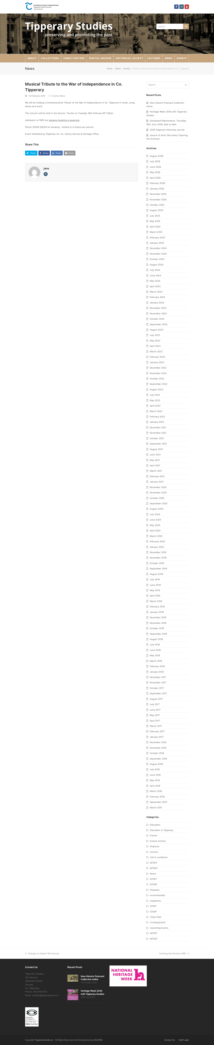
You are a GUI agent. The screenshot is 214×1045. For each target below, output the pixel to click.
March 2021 (156, 470)
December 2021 (158, 427)
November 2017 (158, 682)
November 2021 (158, 432)
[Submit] (186, 85)
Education (155, 824)
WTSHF (154, 938)
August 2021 (156, 449)
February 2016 (157, 796)
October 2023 (157, 318)
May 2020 (155, 525)
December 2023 (158, 308)
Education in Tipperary (161, 830)
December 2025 (158, 194)
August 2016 (156, 764)
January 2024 (157, 302)
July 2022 (155, 394)
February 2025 (157, 237)
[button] (31, 153)
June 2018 (155, 650)
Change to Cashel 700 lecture (43, 953)
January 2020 (157, 547)
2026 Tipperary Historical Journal (167, 129)
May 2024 (155, 280)
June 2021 (155, 454)
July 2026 (155, 161)
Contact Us (169, 1040)
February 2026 (157, 183)
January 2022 (157, 422)
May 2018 (155, 655)
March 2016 (156, 791)
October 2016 (157, 753)
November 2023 (158, 313)
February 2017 (157, 731)
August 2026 (156, 156)
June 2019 (155, 585)
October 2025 (157, 205)
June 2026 (155, 167)
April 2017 (155, 720)
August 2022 (156, 389)
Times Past (155, 917)
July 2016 (155, 769)
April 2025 (155, 226)
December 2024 (158, 248)
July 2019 (155, 579)
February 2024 (157, 297)
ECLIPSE (98, 1040)
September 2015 (158, 802)
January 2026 (157, 188)
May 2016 (155, 780)
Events (55, 96)
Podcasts (154, 890)
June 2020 (155, 519)
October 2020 (157, 498)
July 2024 (155, 270)
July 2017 (154, 704)
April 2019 (155, 595)
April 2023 (155, 346)
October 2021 (157, 438)
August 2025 (156, 210)
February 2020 (157, 541)
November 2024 (158, 253)
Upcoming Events (159, 928)
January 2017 (157, 737)
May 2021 (155, 460)
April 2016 (155, 785)
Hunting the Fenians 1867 (172, 953)
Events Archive (158, 841)
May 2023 (155, 340)
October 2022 (157, 378)
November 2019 (158, 557)
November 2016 (158, 747)
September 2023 (158, 324)
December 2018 (158, 617)
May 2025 (155, 221)
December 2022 (158, 367)
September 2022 (158, 384)
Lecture (154, 852)
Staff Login (184, 1040)
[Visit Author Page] (34, 172)
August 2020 (156, 508)
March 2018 (156, 661)
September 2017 (158, 693)
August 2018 (156, 639)
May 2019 (155, 590)
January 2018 (157, 671)
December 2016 (158, 742)
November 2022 (158, 373)
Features (154, 846)
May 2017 (155, 715)
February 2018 (157, 666)
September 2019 (158, 568)
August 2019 (156, 574)
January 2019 (157, 612)
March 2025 (156, 232)
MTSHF (154, 868)
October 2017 (157, 688)
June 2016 (155, 775)
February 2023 (157, 356)
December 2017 (158, 677)
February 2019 (157, 606)
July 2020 (155, 514)
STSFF (153, 906)
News (62, 96)
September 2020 (158, 503)
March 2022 (156, 411)
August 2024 (156, 264)
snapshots (155, 900)
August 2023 (156, 329)
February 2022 (157, 416)
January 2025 (157, 243)
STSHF (153, 911)
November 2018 (158, 623)
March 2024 (156, 291)
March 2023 (156, 351)
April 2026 (155, 177)
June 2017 (155, 709)
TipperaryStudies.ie (44, 1040)
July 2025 (155, 215)
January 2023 (157, 362)
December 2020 (158, 487)
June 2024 (155, 275)
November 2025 (158, 199)
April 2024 (155, 286)
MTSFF (153, 862)
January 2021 (157, 481)
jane (46, 168)
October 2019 (157, 563)
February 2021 (157, 476)
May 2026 (155, 172)
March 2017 (156, 726)
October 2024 (157, 259)
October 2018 (157, 628)
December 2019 (158, 552)
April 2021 (155, 465)
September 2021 (158, 443)
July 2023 (155, 335)
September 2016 (158, 758)
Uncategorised (157, 922)
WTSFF (153, 933)
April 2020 (155, 530)
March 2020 (156, 536)
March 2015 (156, 807)
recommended (157, 895)
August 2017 (156, 699)
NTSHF (153, 884)
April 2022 (155, 405)
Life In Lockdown (159, 857)
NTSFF (153, 879)
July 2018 (155, 644)
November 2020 (158, 492)
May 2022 (155, 400)
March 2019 (156, 601)
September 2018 (158, 633)
